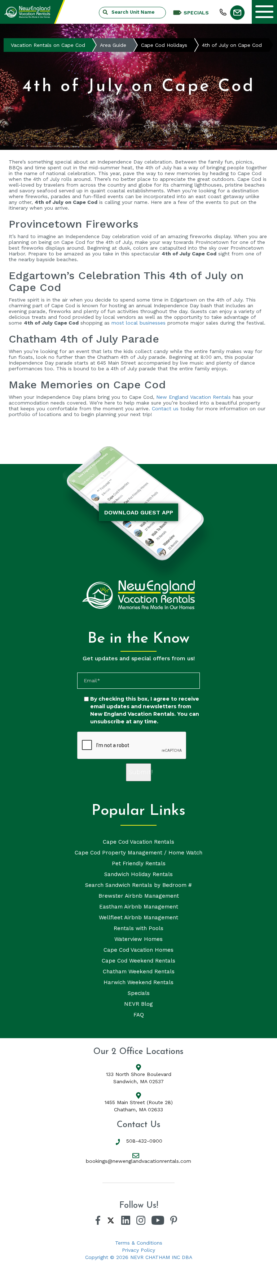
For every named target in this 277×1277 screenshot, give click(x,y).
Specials (139, 993)
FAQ (138, 1015)
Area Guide (113, 45)
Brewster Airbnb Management (138, 896)
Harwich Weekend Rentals (138, 982)
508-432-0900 (144, 1141)
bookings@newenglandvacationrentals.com (138, 1161)
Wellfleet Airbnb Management (138, 917)
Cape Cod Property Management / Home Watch (138, 852)
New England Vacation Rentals (193, 397)
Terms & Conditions (138, 1243)
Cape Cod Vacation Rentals (138, 842)
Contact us (164, 408)
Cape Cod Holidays (164, 45)
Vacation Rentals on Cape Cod (48, 45)
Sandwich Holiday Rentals (138, 874)
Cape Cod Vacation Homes (138, 950)
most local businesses (138, 323)
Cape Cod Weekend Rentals (138, 960)
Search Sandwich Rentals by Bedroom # (138, 885)
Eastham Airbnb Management (138, 906)
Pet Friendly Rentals (139, 863)
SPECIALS (196, 12)
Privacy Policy (138, 1250)
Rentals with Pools (138, 928)
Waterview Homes (138, 939)
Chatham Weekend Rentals (139, 971)
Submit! (140, 772)
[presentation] (132, 746)
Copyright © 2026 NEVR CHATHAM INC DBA (138, 1257)
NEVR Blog (138, 1004)
